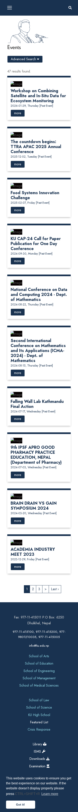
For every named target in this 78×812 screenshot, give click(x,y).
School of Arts (39, 656)
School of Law (39, 700)
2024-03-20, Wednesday (34, 513)
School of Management (39, 678)
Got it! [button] (20, 804)
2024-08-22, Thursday (32, 304)
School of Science (39, 707)
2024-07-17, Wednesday (33, 411)
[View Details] (16, 83)
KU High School (39, 715)
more (17, 113)
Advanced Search (24, 59)
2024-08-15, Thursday (32, 365)
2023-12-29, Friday (30, 559)
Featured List (39, 722)
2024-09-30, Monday (31, 253)
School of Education (39, 663)
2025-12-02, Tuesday (31, 157)
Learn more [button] (49, 794)
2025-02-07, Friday (30, 203)
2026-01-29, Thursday (32, 106)
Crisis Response (39, 729)
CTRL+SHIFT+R (28, 794)
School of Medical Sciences (39, 685)
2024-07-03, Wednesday (33, 467)
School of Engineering (39, 670)
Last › (55, 589)
